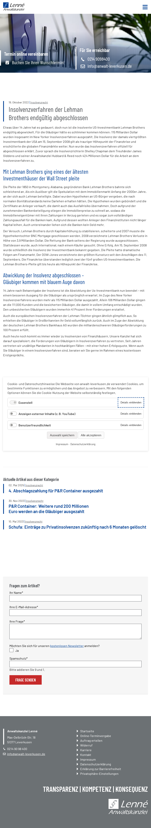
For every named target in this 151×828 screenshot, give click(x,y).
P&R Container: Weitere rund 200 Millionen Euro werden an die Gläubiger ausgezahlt (49, 508)
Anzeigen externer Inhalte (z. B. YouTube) (46, 414)
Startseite (87, 731)
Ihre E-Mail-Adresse (23, 607)
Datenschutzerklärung (95, 764)
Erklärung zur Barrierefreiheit (100, 769)
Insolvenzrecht (39, 102)
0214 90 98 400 (17, 749)
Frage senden (25, 680)
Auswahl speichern (62, 435)
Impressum (88, 759)
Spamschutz (18, 658)
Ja (17, 650)
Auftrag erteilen (91, 740)
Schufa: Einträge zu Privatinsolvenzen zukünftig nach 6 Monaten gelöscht (77, 526)
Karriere (86, 750)
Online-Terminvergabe (95, 736)
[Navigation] (145, 7)
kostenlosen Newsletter (67, 646)
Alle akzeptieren (91, 435)
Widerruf (86, 745)
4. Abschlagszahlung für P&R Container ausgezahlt (56, 490)
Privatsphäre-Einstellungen (99, 773)
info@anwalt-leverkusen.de (109, 66)
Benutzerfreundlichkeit (34, 425)
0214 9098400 (98, 59)
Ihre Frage (17, 621)
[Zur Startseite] (13, 9)
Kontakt (85, 755)
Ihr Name (16, 592)
